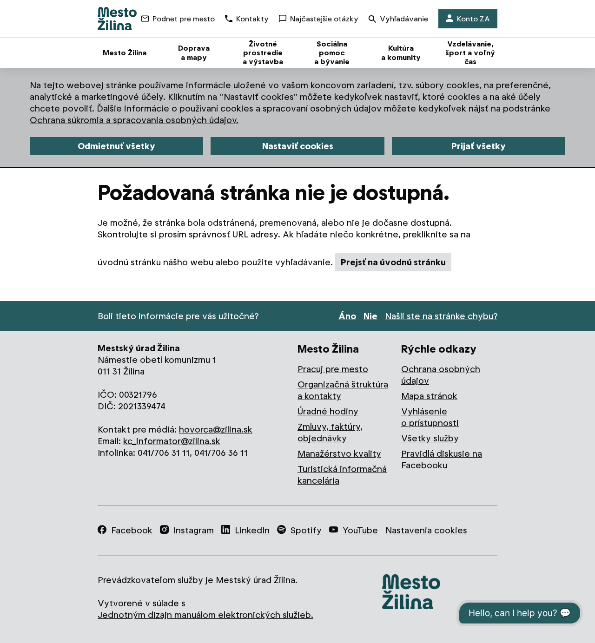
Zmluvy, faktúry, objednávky (330, 432)
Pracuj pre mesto (333, 369)
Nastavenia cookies (426, 530)
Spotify (306, 530)
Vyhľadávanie (404, 19)
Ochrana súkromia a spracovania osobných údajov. (134, 120)
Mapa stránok (429, 396)
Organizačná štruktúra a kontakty (343, 390)
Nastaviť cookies (297, 146)
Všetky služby (430, 438)
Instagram (193, 530)
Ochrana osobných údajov (440, 375)
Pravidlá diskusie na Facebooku (441, 459)
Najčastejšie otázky (324, 19)
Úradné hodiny (328, 411)
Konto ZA (473, 19)
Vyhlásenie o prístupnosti (430, 417)
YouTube (360, 530)
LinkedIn (252, 530)
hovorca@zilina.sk (215, 429)
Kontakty (252, 19)
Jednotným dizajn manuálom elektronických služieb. (205, 614)
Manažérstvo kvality (339, 453)
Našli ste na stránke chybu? (441, 316)
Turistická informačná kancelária (342, 475)
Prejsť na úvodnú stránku (393, 262)
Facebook (131, 530)
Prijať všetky (478, 146)
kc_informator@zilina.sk (171, 441)
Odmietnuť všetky (116, 146)
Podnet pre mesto (183, 19)
